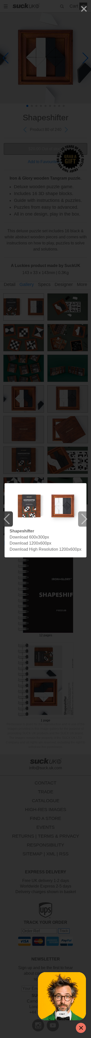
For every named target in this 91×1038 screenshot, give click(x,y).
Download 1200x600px (30, 543)
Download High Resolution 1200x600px (45, 549)
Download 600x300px (29, 537)
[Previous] (7, 519)
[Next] (83, 519)
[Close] (84, 9)
